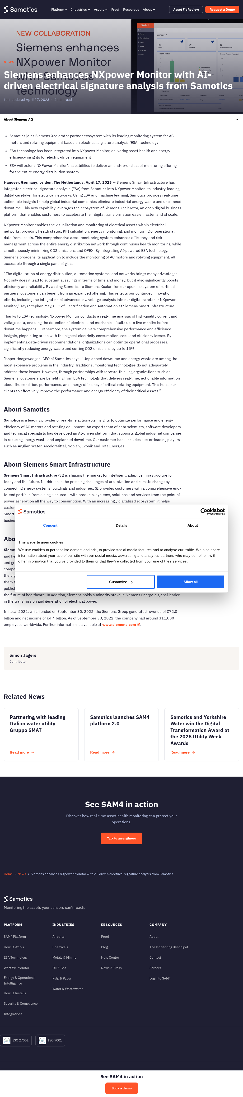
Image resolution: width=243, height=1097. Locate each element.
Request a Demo (222, 9)
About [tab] (192, 525)
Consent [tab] (50, 525)
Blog (104, 947)
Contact (155, 957)
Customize (118, 582)
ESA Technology (16, 957)
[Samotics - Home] (20, 9)
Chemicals (60, 947)
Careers (155, 968)
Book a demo (122, 1088)
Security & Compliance (21, 1003)
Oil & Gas (59, 968)
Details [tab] (121, 525)
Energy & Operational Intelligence (19, 980)
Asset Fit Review (186, 9)
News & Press (111, 968)
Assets (99, 9)
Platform (57, 9)
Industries (79, 9)
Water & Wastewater (67, 988)
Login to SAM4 (160, 978)
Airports (58, 936)
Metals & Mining (64, 957)
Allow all (190, 582)
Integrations (13, 1014)
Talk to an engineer (121, 838)
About (147, 9)
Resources (131, 9)
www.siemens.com (119, 624)
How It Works (14, 947)
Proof (115, 9)
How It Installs (15, 993)
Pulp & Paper (61, 978)
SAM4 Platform (15, 936)
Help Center (110, 957)
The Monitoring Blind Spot (169, 947)
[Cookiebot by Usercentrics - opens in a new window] (204, 511)
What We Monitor (16, 968)
